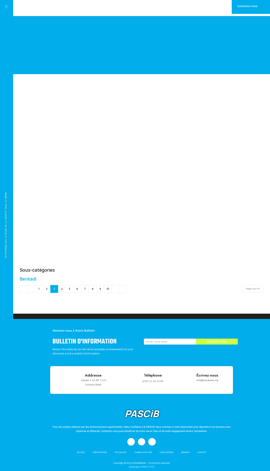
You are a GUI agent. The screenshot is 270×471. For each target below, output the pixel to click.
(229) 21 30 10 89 (152, 381)
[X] (6, 452)
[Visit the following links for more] (131, 442)
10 (108, 289)
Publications (166, 452)
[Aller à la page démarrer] (24, 289)
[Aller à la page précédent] (31, 289)
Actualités (120, 452)
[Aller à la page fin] (123, 289)
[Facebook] (6, 443)
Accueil (81, 452)
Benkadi (28, 279)
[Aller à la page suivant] (115, 289)
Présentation (100, 452)
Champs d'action (143, 452)
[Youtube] (6, 462)
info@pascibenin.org (207, 380)
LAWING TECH (147, 466)
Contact (201, 452)
